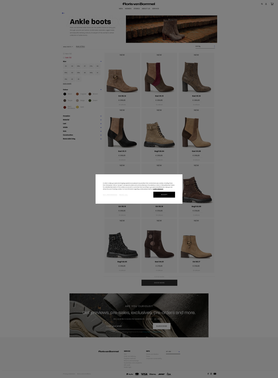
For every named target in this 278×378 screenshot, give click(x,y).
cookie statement (158, 189)
